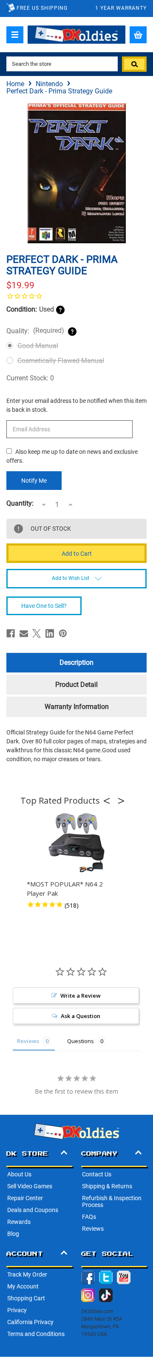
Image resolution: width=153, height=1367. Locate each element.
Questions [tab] (80, 1041)
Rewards (19, 1221)
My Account (23, 1286)
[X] (36, 633)
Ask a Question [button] (80, 1016)
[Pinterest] (63, 633)
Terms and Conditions (36, 1333)
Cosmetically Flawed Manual (60, 361)
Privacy (17, 1310)
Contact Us (96, 1174)
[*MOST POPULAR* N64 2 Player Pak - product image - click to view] (76, 843)
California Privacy (30, 1322)
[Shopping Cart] (138, 34)
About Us (19, 1174)
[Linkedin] (49, 633)
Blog (13, 1233)
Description (77, 662)
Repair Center (25, 1198)
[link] (76, 296)
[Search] (134, 64)
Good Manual (37, 346)
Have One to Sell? (44, 605)
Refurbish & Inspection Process (112, 1201)
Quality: (35, 330)
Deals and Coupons (32, 1210)
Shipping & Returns (107, 1186)
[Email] (24, 633)
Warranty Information (77, 707)
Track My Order (27, 1274)
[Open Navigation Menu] (14, 34)
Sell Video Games (29, 1186)
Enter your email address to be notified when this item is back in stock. (76, 405)
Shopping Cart (26, 1298)
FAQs (89, 1216)
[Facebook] (10, 633)
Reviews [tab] (28, 1041)
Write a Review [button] (80, 995)
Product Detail (76, 685)
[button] (109, 800)
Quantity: (20, 503)
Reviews (93, 1228)
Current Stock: (30, 378)
